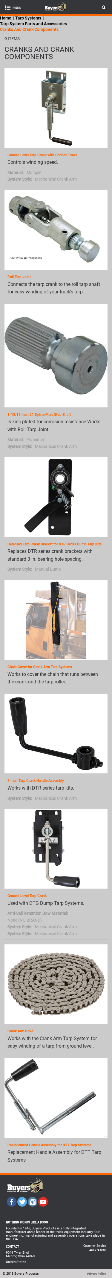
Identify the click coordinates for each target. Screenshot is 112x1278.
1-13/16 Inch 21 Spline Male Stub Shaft (39, 414)
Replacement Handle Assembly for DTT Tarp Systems (49, 1145)
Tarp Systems (28, 18)
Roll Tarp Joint (19, 277)
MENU (17, 7)
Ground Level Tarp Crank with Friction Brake (42, 155)
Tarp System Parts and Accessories (33, 23)
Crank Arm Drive (20, 1031)
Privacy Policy (96, 1273)
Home (5, 18)
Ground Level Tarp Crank (27, 896)
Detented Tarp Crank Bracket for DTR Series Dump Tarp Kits (54, 544)
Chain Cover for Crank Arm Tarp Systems (39, 667)
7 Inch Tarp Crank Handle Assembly (35, 780)
